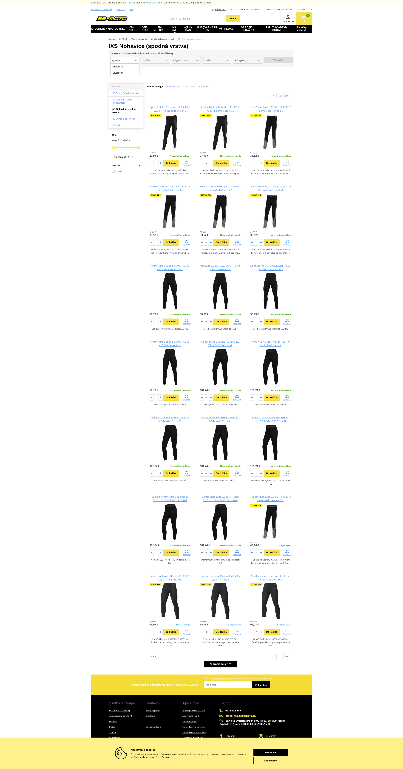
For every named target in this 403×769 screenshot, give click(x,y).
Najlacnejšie (173, 86)
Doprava (113, 721)
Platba (112, 726)
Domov (112, 39)
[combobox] (124, 60)
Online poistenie (153, 726)
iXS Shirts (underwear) (123, 118)
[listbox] (124, 69)
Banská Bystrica (153, 710)
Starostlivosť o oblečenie (193, 726)
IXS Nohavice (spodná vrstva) (124, 111)
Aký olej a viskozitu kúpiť (193, 710)
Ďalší (287, 95)
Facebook (230, 735)
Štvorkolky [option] (118, 72)
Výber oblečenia (189, 721)
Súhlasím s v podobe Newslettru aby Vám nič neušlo (238, 678)
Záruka (112, 732)
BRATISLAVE (129, 2)
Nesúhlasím (270, 760)
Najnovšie (204, 86)
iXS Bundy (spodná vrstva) (125, 93)
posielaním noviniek (223, 678)
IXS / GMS (123, 39)
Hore (152, 656)
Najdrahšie (189, 86)
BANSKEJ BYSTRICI (153, 2)
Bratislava (150, 715)
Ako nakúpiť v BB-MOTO (120, 715)
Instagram (270, 735)
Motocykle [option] (118, 66)
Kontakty (121, 9)
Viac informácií (162, 757)
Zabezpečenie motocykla (194, 732)
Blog (132, 9)
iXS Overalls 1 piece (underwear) (122, 101)
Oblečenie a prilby (139, 39)
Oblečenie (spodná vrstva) (162, 39)
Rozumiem (271, 752)
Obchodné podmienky (101, 9)
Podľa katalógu (155, 86)
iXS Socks (117, 125)
